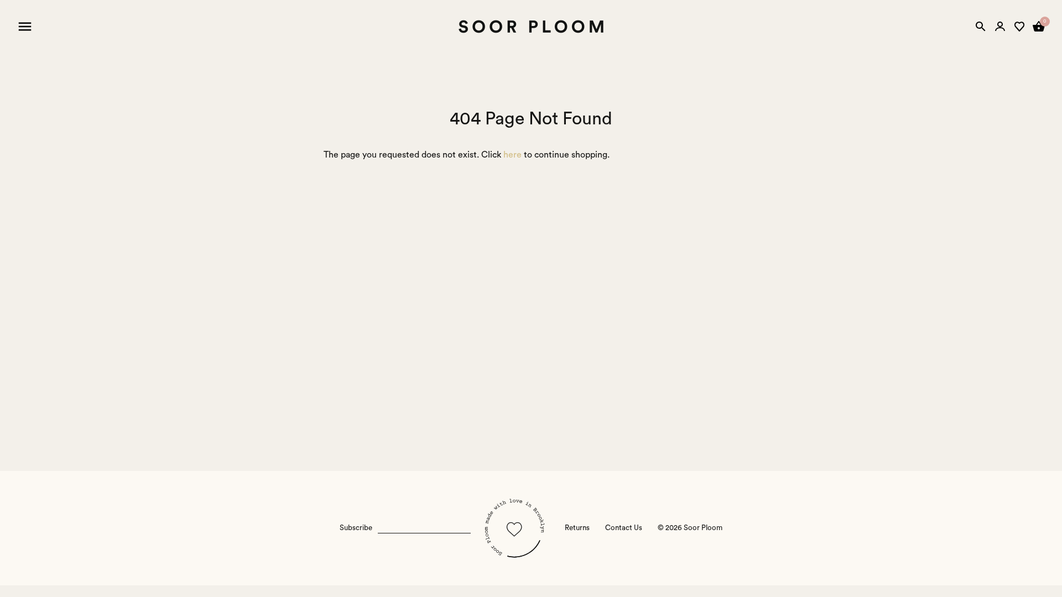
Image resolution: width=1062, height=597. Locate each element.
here (512, 154)
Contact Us (623, 528)
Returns (577, 528)
